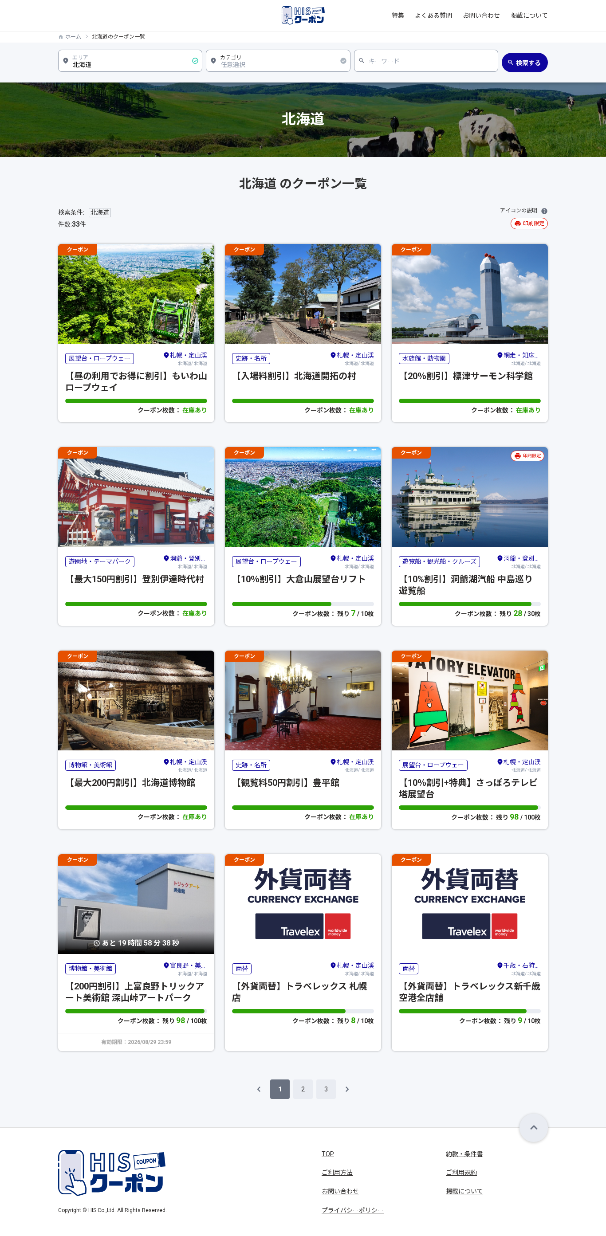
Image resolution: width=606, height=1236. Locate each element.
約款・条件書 (464, 1154)
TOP (328, 1154)
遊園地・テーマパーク (100, 561)
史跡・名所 (251, 358)
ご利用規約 (461, 1172)
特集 (398, 15)
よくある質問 (433, 15)
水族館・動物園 (424, 358)
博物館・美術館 (90, 765)
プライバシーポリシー (353, 1210)
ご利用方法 (337, 1172)
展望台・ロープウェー (99, 358)
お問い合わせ (481, 15)
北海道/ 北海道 (188, 359)
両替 (242, 968)
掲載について (529, 15)
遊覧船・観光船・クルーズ (439, 561)
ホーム (73, 37)
